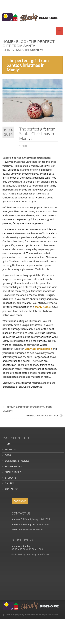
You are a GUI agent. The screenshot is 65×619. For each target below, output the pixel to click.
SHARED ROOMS (13, 472)
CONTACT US (11, 488)
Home (8, 42)
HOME (8, 443)
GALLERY (9, 483)
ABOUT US (10, 449)
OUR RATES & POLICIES (17, 460)
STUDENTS (10, 477)
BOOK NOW (20, 501)
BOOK (8, 455)
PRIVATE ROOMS (13, 466)
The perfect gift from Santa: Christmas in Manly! (37, 134)
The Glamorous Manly (41, 415)
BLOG (21, 42)
